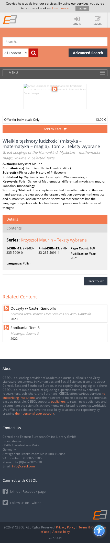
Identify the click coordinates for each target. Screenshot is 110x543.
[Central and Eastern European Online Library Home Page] (10, 19)
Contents (14, 228)
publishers (58, 401)
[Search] (33, 53)
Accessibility (61, 531)
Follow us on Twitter (25, 502)
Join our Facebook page (27, 491)
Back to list (95, 281)
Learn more (60, 8)
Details (12, 219)
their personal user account (34, 413)
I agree (82, 8)
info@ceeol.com (23, 466)
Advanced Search (88, 52)
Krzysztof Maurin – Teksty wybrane (54, 240)
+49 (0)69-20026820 (27, 462)
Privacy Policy (65, 527)
